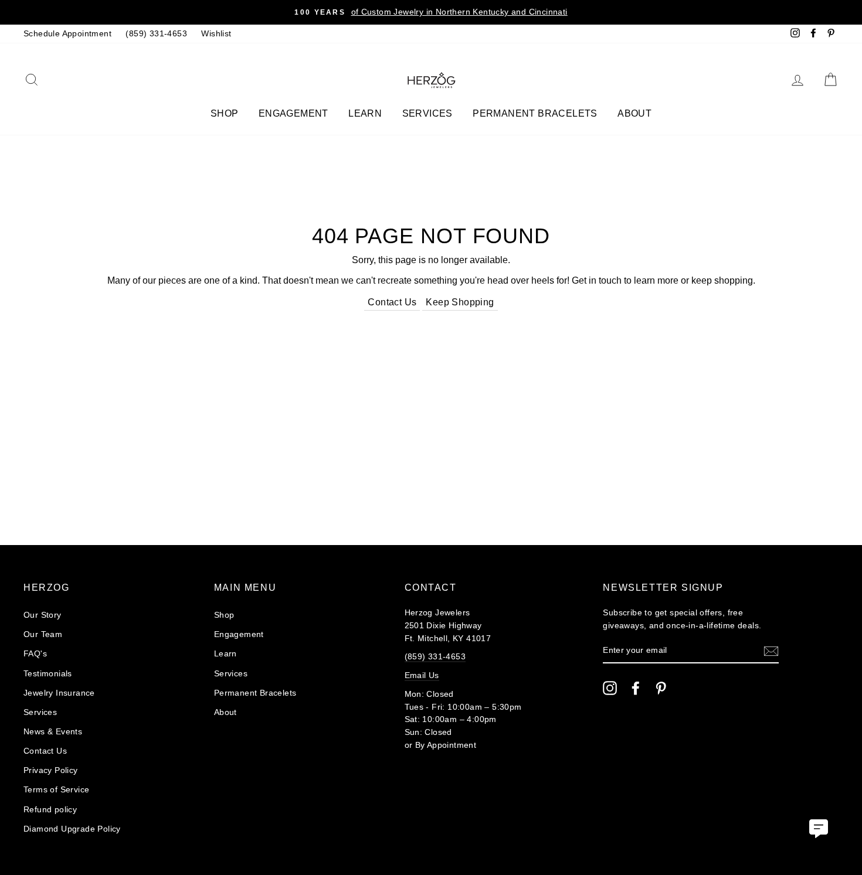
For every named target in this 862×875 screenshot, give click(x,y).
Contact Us (392, 302)
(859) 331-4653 (156, 33)
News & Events (52, 731)
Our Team (42, 634)
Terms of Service (56, 789)
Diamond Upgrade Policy (72, 829)
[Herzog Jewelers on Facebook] (636, 688)
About (634, 113)
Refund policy (50, 809)
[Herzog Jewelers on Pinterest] (661, 688)
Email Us (422, 675)
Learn (365, 113)
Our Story (42, 615)
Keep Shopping (460, 302)
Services (427, 113)
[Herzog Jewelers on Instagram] (610, 688)
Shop (225, 113)
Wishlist (216, 33)
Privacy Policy (50, 770)
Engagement (293, 113)
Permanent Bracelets (535, 113)
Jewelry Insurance (59, 693)
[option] (431, 12)
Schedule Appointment (67, 33)
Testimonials (47, 673)
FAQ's (35, 653)
